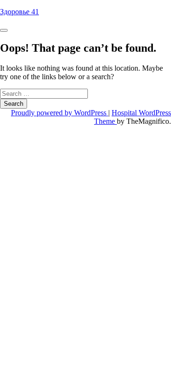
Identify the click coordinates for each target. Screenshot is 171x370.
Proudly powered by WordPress (59, 113)
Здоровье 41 (19, 12)
